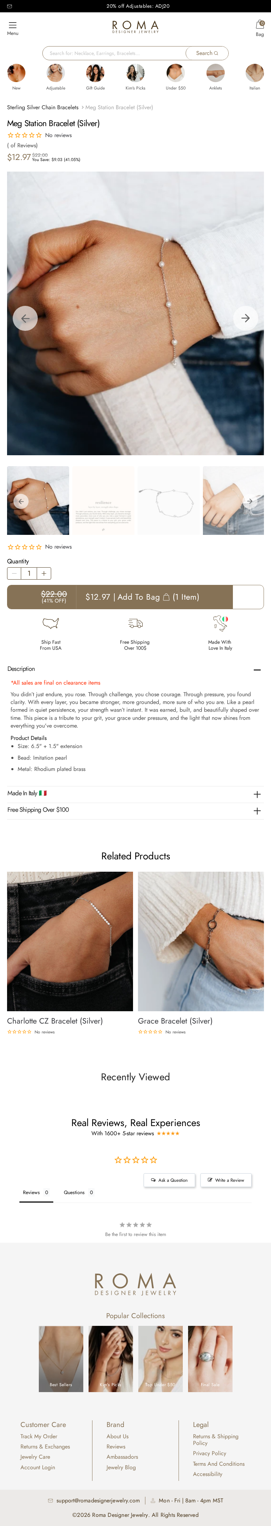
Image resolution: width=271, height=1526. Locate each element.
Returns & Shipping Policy (216, 1439)
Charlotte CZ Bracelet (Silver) (55, 1020)
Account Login (37, 1467)
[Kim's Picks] (135, 73)
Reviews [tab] (31, 1192)
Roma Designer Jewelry (120, 1515)
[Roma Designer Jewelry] (135, 28)
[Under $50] (176, 73)
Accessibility (207, 1474)
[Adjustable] (56, 73)
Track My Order (38, 1436)
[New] (16, 73)
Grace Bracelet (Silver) (175, 1020)
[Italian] (255, 73)
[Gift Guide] (95, 73)
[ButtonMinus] (14, 573)
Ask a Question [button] (173, 1180)
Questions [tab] (74, 1192)
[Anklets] (215, 73)
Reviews (116, 1446)
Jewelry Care (35, 1456)
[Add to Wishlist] (128, 876)
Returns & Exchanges (45, 1446)
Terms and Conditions (219, 1463)
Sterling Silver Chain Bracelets (42, 107)
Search (204, 53)
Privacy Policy (209, 1453)
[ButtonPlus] (44, 573)
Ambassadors (122, 1456)
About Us (117, 1436)
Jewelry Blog (121, 1467)
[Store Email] (9, 6)
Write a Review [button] (229, 1180)
